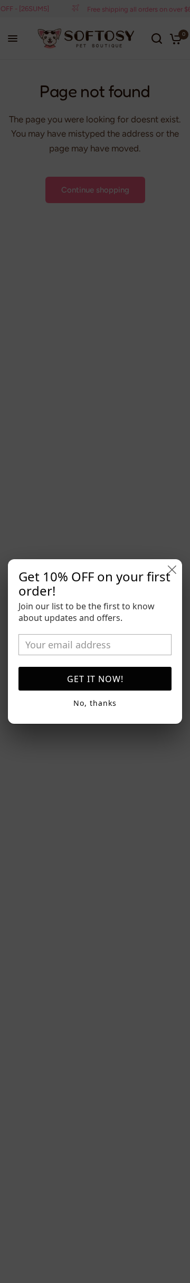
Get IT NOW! (95, 679)
